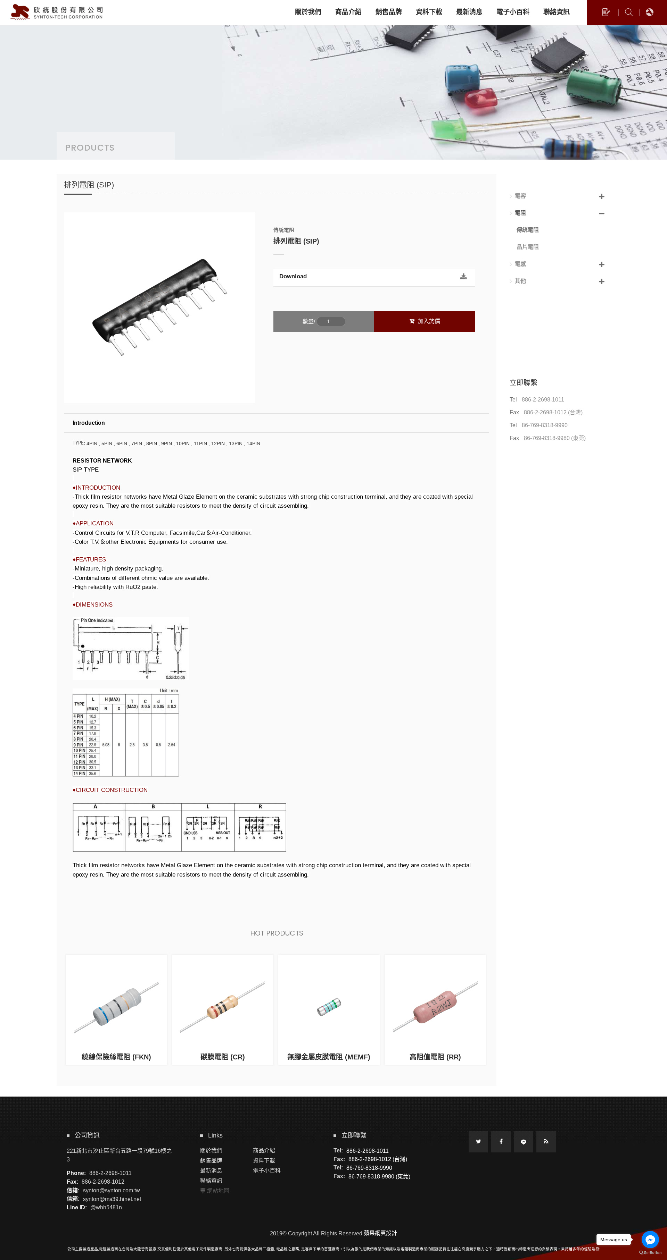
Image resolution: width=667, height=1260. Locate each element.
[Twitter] (478, 1141)
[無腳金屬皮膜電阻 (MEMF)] (329, 1010)
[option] (159, 307)
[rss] (546, 1141)
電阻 (520, 213)
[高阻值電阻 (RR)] (435, 1010)
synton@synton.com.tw (111, 1190)
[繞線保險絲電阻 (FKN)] (116, 1010)
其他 (520, 281)
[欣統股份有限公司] (57, 12)
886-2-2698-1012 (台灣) (553, 412)
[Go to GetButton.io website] (650, 1253)
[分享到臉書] (501, 1141)
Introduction (89, 423)
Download (293, 276)
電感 (520, 264)
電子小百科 (267, 1171)
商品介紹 (264, 1150)
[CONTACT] (606, 14)
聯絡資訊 (211, 1181)
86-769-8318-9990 (545, 425)
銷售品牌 (211, 1161)
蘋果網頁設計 (380, 1233)
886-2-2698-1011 (543, 400)
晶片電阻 (528, 247)
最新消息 (211, 1171)
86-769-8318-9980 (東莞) (555, 438)
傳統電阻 (528, 230)
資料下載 (264, 1161)
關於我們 (211, 1150)
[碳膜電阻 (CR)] (222, 1010)
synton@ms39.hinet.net (112, 1199)
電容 (520, 196)
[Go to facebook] (650, 1239)
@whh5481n (106, 1207)
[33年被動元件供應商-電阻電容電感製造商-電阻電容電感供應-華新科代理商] (333, 80)
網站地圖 (218, 1191)
